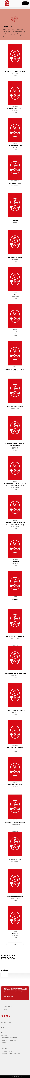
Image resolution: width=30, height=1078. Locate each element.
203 (15, 944)
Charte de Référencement (6, 1068)
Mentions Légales (4, 1061)
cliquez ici (14, 992)
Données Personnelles (5, 1066)
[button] (8, 944)
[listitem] (2, 1016)
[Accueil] (7, 3)
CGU (2, 1063)
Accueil (2, 7)
